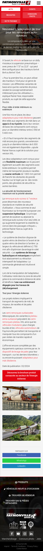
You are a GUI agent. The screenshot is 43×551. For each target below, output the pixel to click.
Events (32, 9)
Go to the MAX (11, 21)
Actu (11, 9)
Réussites (10, 15)
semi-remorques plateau (19, 320)
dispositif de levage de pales (15, 351)
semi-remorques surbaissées (19, 312)
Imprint (6, 546)
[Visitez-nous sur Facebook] (12, 533)
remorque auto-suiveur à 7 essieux (21, 198)
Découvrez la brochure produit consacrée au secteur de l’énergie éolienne (21, 375)
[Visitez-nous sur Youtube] (18, 533)
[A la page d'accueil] (16, 3)
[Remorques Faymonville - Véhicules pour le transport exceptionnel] (21, 516)
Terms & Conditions (18, 546)
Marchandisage (9, 538)
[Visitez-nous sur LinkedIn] (31, 533)
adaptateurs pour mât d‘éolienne (17, 117)
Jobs (38, 538)
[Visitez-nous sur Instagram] (25, 533)
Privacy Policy (32, 546)
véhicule (17, 60)
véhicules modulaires (12, 324)
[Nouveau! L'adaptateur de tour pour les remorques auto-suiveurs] (21, 399)
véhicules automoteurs (26, 327)
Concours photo (32, 15)
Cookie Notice (21, 548)
